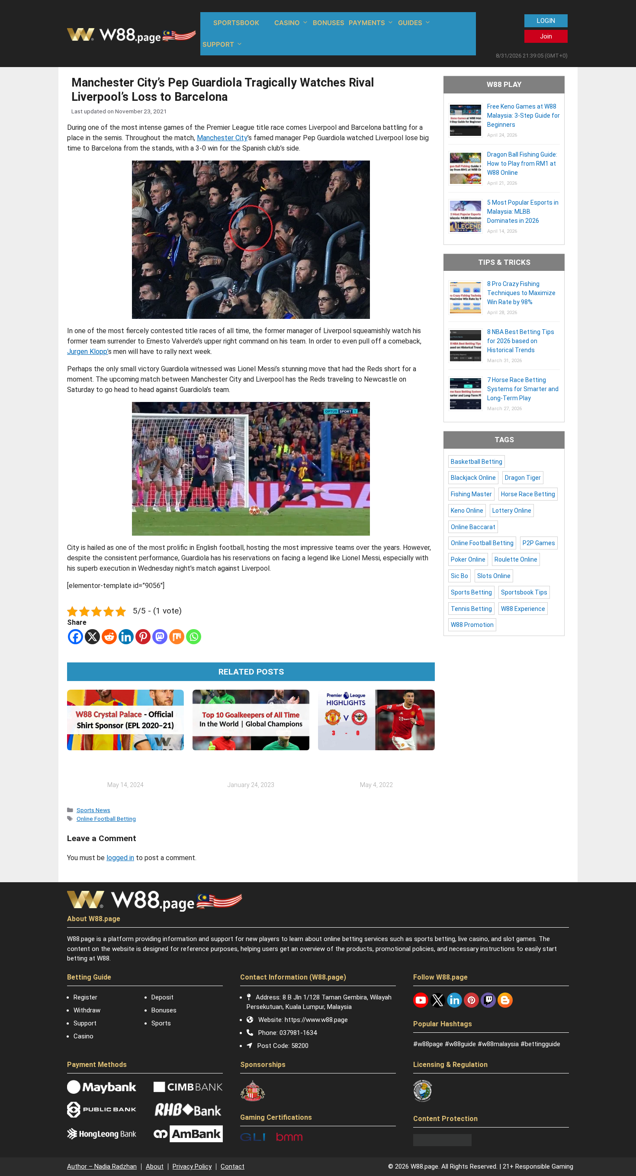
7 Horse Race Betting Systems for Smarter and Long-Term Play (523, 389)
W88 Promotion (472, 624)
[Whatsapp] (193, 636)
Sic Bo (459, 575)
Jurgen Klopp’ (87, 351)
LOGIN (546, 21)
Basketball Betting (476, 461)
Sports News (93, 809)
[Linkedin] (126, 636)
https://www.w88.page (316, 1020)
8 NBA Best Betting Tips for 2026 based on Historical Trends (520, 340)
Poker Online (468, 559)
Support (85, 1023)
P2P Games (539, 543)
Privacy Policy (192, 1166)
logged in (120, 858)
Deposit (162, 997)
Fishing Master (471, 494)
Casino (83, 1036)
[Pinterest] (143, 636)
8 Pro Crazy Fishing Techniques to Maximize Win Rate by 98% (521, 292)
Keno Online (467, 510)
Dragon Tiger (523, 477)
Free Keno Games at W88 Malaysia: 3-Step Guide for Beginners (523, 115)
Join (546, 36)
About (155, 1166)
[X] (92, 636)
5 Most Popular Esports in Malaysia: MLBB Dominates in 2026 (523, 211)
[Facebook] (75, 636)
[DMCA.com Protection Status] (442, 1144)
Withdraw (87, 1010)
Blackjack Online (473, 477)
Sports (161, 1023)
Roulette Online (516, 559)
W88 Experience (523, 608)
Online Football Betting (106, 818)
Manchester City (222, 138)
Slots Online (494, 575)
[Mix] (176, 636)
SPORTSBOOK (236, 23)
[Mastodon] (159, 636)
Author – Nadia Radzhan (102, 1166)
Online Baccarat (473, 527)
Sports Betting (471, 592)
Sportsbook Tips (524, 592)
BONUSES (328, 23)
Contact (232, 1166)
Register (85, 997)
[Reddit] (109, 636)
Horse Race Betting (528, 494)
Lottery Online (511, 510)
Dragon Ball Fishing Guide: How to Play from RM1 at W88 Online (522, 163)
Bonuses (164, 1010)
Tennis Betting (471, 608)
